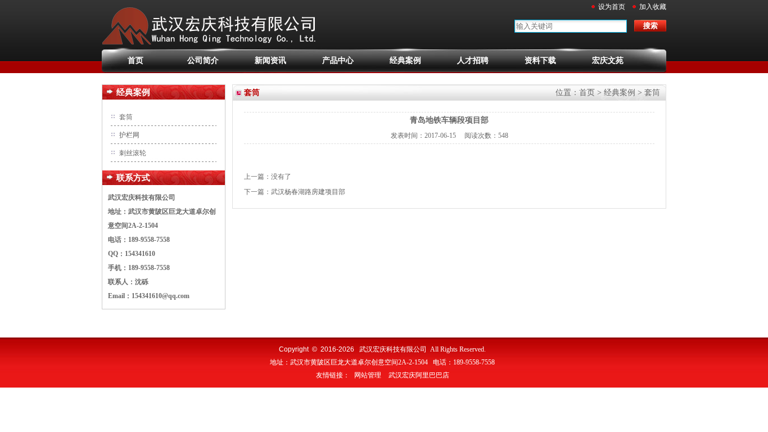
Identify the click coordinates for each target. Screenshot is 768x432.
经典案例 (405, 60)
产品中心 (338, 60)
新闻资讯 (270, 60)
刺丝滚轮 (132, 153)
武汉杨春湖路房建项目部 (308, 192)
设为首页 (611, 7)
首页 (135, 60)
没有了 (281, 177)
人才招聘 (473, 60)
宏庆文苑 (608, 60)
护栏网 (129, 135)
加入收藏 (652, 7)
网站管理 (367, 375)
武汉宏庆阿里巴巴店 (418, 375)
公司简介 (203, 60)
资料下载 (540, 60)
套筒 (126, 117)
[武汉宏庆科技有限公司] (213, 46)
